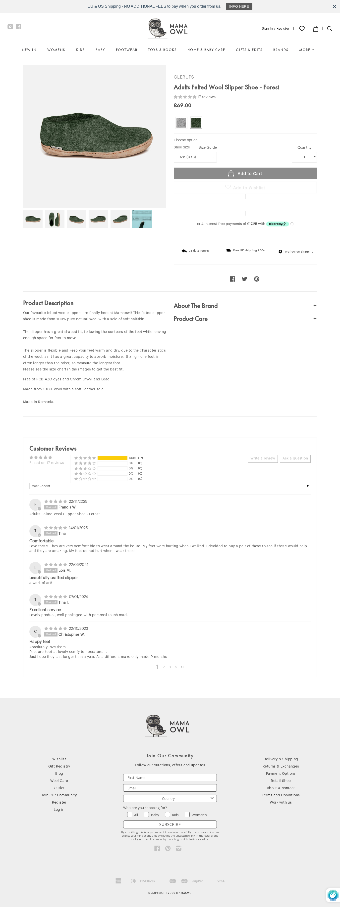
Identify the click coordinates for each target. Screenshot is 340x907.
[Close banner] (335, 6)
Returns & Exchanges (281, 766)
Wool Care (59, 781)
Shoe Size (195, 147)
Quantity (304, 147)
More (305, 49)
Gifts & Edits (249, 49)
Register (283, 28)
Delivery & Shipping (281, 759)
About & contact (281, 788)
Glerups (184, 77)
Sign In (267, 28)
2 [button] (164, 667)
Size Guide (208, 147)
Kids (80, 49)
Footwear (126, 49)
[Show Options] (212, 798)
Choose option (185, 140)
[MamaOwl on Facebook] (18, 28)
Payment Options (281, 773)
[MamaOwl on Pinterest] (168, 849)
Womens (56, 49)
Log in (59, 810)
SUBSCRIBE (170, 824)
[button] (185, 97)
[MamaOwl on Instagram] (10, 28)
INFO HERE (239, 6)
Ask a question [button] (295, 458)
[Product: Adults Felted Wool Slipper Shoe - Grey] (181, 123)
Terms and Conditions (281, 795)
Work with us (281, 802)
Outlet (59, 788)
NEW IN (29, 49)
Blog (59, 773)
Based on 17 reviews (46, 463)
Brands (280, 49)
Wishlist (59, 759)
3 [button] (170, 667)
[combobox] (168, 798)
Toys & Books (162, 49)
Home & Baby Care (206, 49)
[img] (56, 501)
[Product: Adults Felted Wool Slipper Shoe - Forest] (196, 123)
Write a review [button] (262, 458)
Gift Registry (59, 766)
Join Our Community (59, 795)
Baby (100, 49)
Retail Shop (281, 781)
